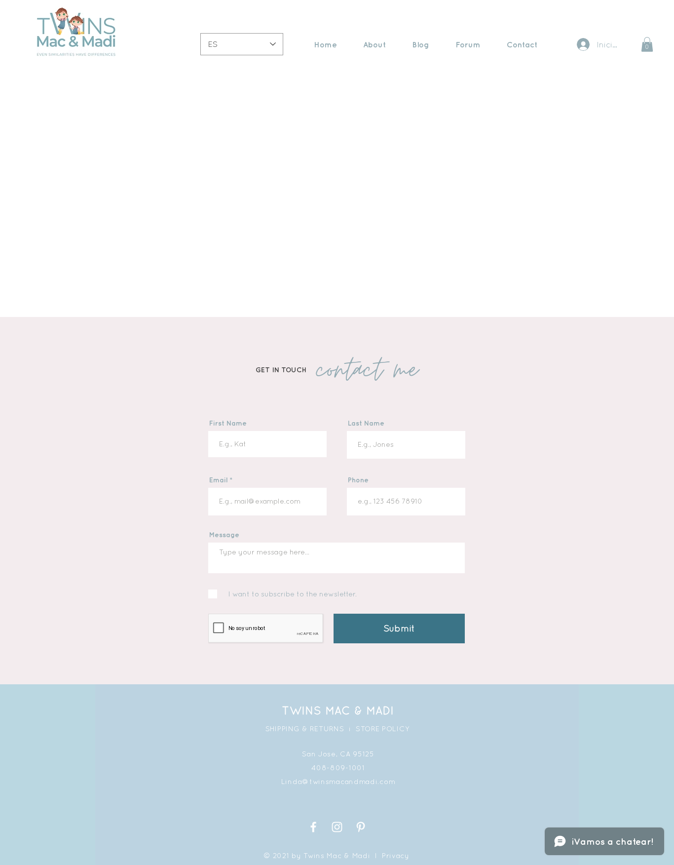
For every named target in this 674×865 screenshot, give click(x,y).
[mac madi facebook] (313, 827)
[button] (647, 44)
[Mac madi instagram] (337, 827)
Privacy (396, 856)
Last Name (366, 423)
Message (224, 534)
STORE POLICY (383, 729)
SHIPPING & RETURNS (304, 729)
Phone (358, 479)
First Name (228, 423)
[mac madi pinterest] (361, 827)
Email (218, 479)
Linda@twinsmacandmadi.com (338, 782)
